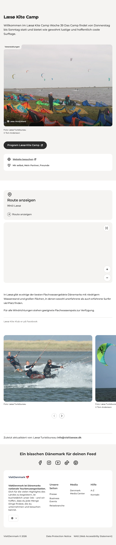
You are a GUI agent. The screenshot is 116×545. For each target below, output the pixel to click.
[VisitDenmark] (18, 477)
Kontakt (95, 494)
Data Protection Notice (58, 536)
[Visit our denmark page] (40, 462)
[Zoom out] (107, 277)
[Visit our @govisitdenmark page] (66, 462)
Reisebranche (57, 505)
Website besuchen (23, 159)
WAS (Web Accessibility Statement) (93, 536)
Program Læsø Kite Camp (23, 145)
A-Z (92, 490)
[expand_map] (106, 228)
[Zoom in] (107, 269)
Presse (53, 494)
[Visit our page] (49, 462)
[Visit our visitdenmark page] (58, 462)
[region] (58, 252)
